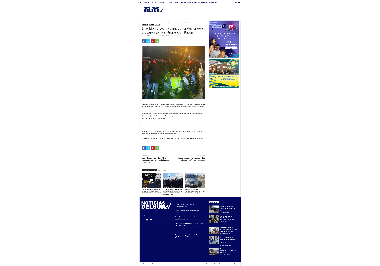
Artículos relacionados (149, 170)
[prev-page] (202, 170)
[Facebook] (233, 2)
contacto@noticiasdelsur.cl (157, 216)
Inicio (143, 22)
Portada (157, 24)
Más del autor (162, 170)
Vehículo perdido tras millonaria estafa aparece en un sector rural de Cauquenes (195, 191)
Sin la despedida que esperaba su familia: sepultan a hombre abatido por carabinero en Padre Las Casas (172, 191)
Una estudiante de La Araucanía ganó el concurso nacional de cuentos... (228, 229)
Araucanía (148, 22)
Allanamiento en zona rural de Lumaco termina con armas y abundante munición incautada (151, 191)
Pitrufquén (209, 264)
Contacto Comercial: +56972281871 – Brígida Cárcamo (184, 2)
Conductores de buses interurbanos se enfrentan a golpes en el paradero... (228, 208)
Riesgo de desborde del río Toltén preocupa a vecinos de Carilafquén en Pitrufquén (156, 160)
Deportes (236, 264)
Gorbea (221, 264)
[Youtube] (239, 2)
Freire (215, 264)
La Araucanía (228, 264)
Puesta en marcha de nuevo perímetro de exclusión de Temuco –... (228, 250)
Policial (151, 24)
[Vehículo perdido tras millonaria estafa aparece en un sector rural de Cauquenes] (195, 180)
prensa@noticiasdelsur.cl (209, 2)
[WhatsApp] (157, 41)
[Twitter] (148, 41)
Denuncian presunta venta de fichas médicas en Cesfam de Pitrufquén (191, 159)
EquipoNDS (147, 36)
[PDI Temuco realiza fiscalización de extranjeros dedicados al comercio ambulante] (214, 219)
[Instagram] (236, 2)
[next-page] (204, 170)
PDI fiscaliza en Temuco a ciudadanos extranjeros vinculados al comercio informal (228, 240)
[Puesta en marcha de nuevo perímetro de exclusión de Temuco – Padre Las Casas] (214, 251)
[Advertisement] (205, 9)
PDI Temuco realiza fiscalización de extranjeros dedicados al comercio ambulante (228, 218)
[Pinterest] (153, 41)
